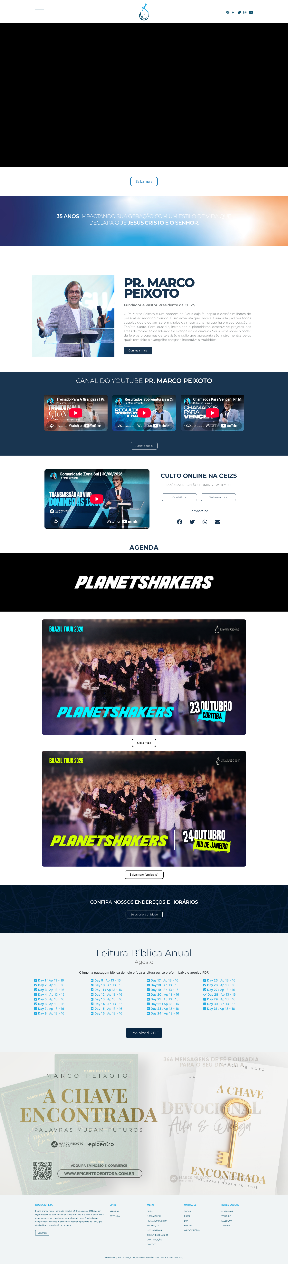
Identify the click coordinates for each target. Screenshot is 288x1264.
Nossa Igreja (154, 1216)
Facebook (226, 1221)
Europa (188, 1225)
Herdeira (114, 1211)
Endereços (153, 1225)
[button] (180, 522)
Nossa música (154, 1230)
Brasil (187, 1216)
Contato (151, 1244)
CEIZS (144, 11)
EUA (186, 1221)
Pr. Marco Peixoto (157, 1221)
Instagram (227, 1211)
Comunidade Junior (157, 1235)
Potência (115, 1216)
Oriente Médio (192, 1230)
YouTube (226, 1216)
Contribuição (154, 1239)
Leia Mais (42, 1233)
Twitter (225, 1225)
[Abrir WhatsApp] (278, 1254)
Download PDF (144, 1033)
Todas (187, 1211)
